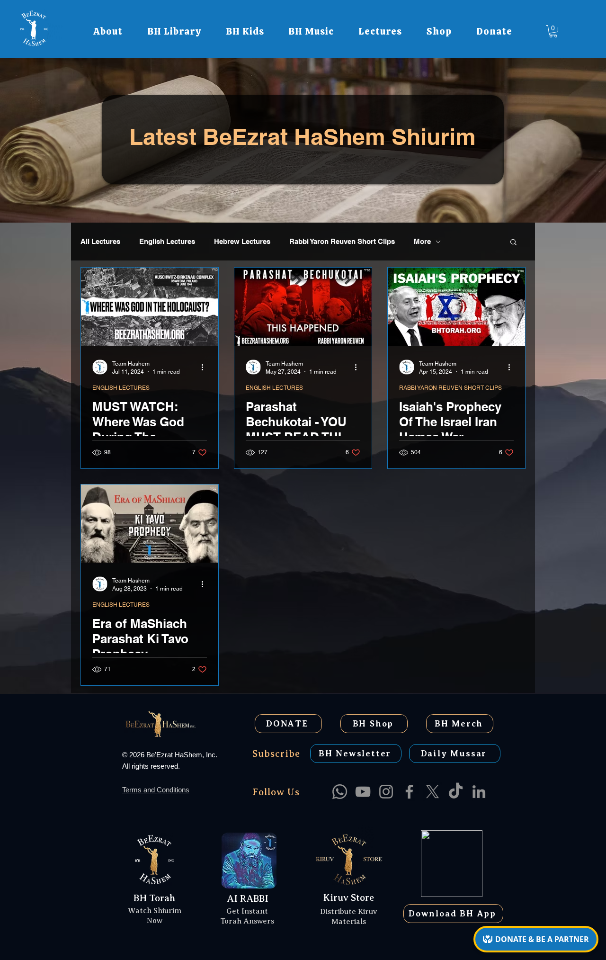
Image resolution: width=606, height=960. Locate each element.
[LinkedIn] (479, 791)
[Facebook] (409, 791)
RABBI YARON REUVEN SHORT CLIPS (450, 388)
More (422, 241)
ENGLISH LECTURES (121, 388)
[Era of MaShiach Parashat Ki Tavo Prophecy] (149, 523)
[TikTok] (455, 791)
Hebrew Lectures (242, 241)
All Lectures (100, 241)
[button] (108, 31)
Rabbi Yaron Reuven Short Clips (342, 241)
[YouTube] (363, 791)
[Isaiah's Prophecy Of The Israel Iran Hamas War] (456, 307)
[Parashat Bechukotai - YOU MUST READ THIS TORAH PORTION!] (303, 307)
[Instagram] (386, 791)
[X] (432, 791)
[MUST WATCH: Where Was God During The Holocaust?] (149, 307)
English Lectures (167, 241)
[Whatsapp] (339, 791)
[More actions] (205, 367)
